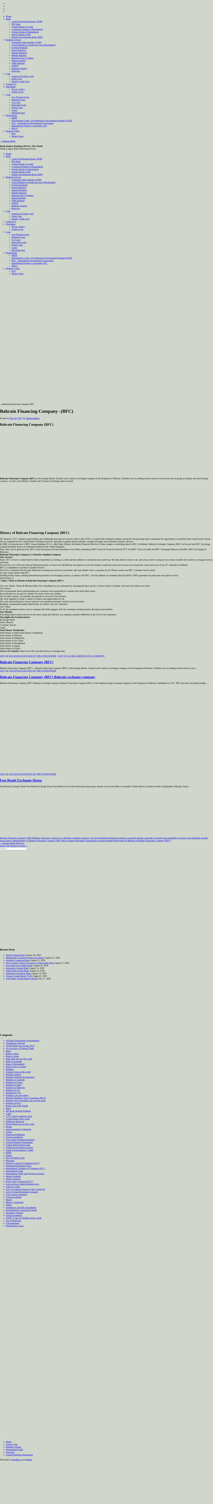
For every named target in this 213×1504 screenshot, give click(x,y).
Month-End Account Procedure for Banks (25, 957)
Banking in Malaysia (15, 1087)
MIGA (15, 128)
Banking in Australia (15, 1080)
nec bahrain (87, 840)
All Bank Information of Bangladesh (22, 1040)
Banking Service (13, 40)
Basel (8, 1108)
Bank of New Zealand (16, 1066)
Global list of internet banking (19, 1147)
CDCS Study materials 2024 (19, 1116)
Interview (16, 71)
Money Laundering (14, 1202)
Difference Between (15, 1121)
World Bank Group (14, 1226)
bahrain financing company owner (117, 838)
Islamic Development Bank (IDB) (27, 37)
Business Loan (18, 100)
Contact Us (11, 84)
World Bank (11, 115)
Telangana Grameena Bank (18, 973)
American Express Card (22, 76)
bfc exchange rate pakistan (162, 838)
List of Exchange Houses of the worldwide (25, 1189)
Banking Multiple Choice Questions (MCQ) (26, 1098)
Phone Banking (19, 60)
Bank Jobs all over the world (19, 1059)
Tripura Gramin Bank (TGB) (19, 976)
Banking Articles (19, 68)
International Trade (14, 1171)
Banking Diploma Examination (20, 1077)
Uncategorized (12, 1223)
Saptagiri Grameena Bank (17, 960)
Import (9, 1155)
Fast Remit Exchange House (21, 780)
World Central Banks (15, 955)
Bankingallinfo (33, 418)
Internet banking (13, 1176)
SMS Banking (18, 63)
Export (9, 1132)
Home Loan (17, 107)
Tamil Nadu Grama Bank (17, 971)
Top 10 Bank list (13, 1220)
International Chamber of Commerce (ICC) (25, 1168)
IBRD (14, 118)
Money (9, 1200)
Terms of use (17, 92)
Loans (14, 110)
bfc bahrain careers (141, 838)
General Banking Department (19, 1142)
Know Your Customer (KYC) (19, 1181)
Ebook (9, 1126)
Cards (8, 1113)
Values (116, 840)
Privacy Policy (18, 89)
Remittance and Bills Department (21, 1207)
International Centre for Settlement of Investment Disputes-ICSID (42, 120)
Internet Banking (19, 53)
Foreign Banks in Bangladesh (25, 32)
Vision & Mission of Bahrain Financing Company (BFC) (145, 840)
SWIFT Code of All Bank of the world (23, 1218)
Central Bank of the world (18, 1119)
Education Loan (19, 105)
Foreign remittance (14, 1137)
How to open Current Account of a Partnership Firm (29, 963)
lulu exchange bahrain (72, 840)
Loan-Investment (13, 1197)
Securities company (15, 1213)
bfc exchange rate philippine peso (190, 838)
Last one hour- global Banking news (22, 1184)
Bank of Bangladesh (15, 1064)
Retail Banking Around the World (21, 1210)
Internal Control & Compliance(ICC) (23, 1163)
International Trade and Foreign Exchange (25, 1173)
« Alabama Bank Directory (12, 843)
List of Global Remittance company (22, 1192)
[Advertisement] (106, 297)
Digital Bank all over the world (20, 1124)
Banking (10, 1069)
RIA (14, 133)
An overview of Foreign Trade (20, 1048)
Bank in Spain (12, 1056)
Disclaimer (11, 87)
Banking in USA (13, 1093)
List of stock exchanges (16, 1194)
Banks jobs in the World (17, 1106)
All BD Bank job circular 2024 (20, 1046)
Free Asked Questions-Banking (20, 1140)
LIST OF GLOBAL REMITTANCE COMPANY (81, 656)
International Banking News (19, 1166)
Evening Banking (20, 47)
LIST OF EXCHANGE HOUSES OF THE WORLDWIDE (28, 656)
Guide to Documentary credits (19, 1150)
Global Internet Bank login (18, 1145)
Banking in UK (13, 1090)
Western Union (13, 131)
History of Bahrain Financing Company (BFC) (40, 840)
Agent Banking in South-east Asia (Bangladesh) (33, 45)
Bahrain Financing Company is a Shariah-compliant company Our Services (67, 838)
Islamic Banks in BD (21, 34)
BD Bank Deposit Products (18, 1111)
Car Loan (16, 102)
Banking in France (14, 1082)
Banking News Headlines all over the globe (26, 1100)
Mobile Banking (19, 55)
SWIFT (15, 66)
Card (8, 73)
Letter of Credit (13, 1186)
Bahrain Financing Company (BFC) (26, 662)
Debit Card (17, 79)
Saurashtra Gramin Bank (17, 968)
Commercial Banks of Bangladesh (27, 29)
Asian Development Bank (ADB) (27, 21)
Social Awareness (14, 1215)
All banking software (15, 1043)
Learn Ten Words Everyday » (13, 846)
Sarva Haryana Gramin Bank (19, 965)
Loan (8, 94)
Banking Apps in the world (18, 1072)
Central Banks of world (22, 27)
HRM (8, 1153)
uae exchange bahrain (103, 840)
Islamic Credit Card (20, 81)
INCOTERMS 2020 (15, 1158)
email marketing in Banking (18, 1129)
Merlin (29, 1459)
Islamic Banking (13, 1179)
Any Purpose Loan (20, 97)
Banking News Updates (22, 58)
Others (9, 1205)
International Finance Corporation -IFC (29, 126)
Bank (8, 19)
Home (8, 16)
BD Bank (16, 24)
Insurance (10, 1160)
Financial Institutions (15, 1134)
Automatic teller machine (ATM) (26, 42)
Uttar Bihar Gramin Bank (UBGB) (22, 978)
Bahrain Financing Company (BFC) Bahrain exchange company (47, 677)
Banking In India (13, 1085)
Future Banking (19, 50)
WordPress (16, 1459)
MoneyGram (17, 136)
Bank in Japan (12, 1053)
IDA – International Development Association (32, 123)
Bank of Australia (14, 1061)
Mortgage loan (18, 113)
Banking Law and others (17, 1095)
